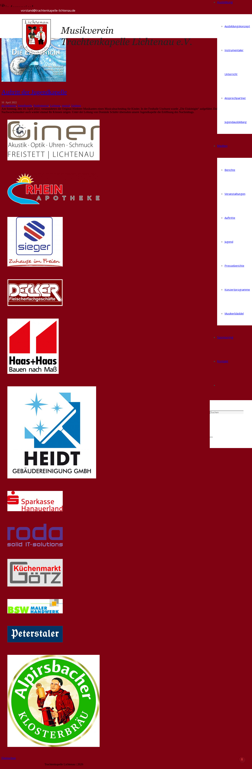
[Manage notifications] (242, 759)
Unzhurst (76, 105)
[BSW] (35, 612)
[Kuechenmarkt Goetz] (35, 585)
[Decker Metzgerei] (35, 305)
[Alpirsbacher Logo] (53, 745)
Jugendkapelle (25, 105)
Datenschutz (8, 758)
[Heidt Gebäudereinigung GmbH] (51, 477)
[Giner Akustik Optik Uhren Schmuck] (53, 159)
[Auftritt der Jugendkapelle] (33, 80)
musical (66, 105)
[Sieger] (35, 265)
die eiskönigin (8, 105)
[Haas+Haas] (33, 372)
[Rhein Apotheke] (53, 203)
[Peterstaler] (35, 641)
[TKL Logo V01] (115, 54)
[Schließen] (211, 437)
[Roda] (35, 545)
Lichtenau (55, 105)
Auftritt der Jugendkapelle (34, 92)
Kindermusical (41, 105)
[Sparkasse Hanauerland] (35, 510)
